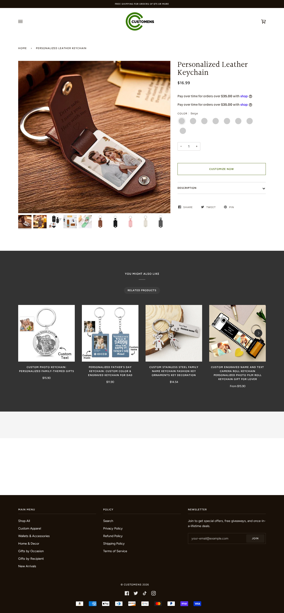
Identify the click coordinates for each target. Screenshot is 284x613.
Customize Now (221, 169)
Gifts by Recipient (31, 559)
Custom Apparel (29, 528)
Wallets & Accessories (34, 536)
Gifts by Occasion (31, 551)
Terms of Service (115, 551)
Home (22, 48)
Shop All (24, 521)
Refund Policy (113, 536)
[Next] (258, 333)
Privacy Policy (113, 528)
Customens (133, 584)
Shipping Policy (114, 543)
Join (255, 538)
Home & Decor (28, 543)
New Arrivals (27, 566)
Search (108, 521)
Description (187, 187)
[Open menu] (25, 21)
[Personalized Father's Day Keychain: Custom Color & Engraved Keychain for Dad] (110, 333)
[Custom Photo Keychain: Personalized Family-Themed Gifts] (46, 333)
